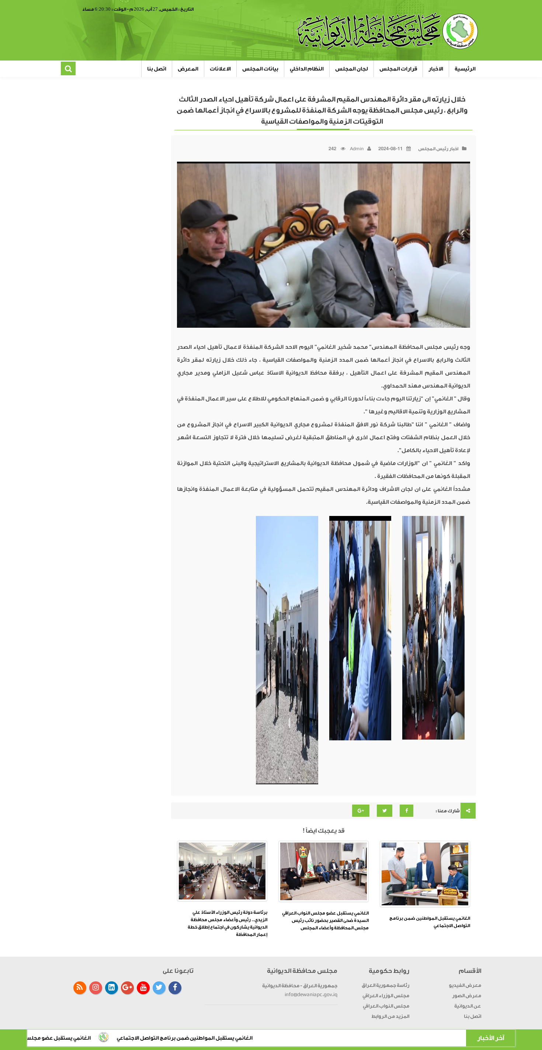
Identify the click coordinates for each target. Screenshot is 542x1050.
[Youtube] (143, 987)
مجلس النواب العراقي (386, 1006)
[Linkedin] (111, 987)
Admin (357, 148)
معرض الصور (466, 995)
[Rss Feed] (79, 987)
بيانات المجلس (260, 69)
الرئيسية (465, 69)
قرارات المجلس (398, 69)
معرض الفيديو (465, 985)
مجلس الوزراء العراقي (385, 995)
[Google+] (127, 987)
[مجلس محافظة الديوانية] (388, 31)
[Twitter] (159, 987)
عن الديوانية (467, 1006)
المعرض (188, 69)
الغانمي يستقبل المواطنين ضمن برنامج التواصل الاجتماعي (238, 1038)
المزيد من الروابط (390, 1016)
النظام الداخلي (307, 69)
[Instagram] (95, 987)
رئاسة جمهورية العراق (385, 985)
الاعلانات (220, 69)
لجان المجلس (351, 69)
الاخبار (435, 69)
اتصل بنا (156, 69)
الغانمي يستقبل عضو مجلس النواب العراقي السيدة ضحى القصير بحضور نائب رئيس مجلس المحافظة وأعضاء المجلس (325, 920)
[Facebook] (174, 987)
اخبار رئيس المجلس (438, 148)
